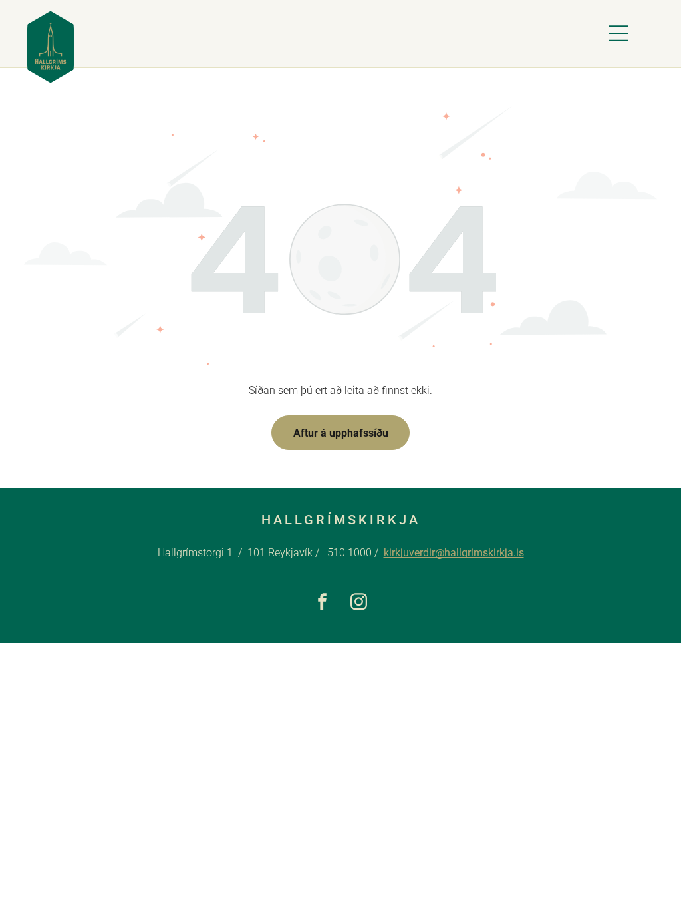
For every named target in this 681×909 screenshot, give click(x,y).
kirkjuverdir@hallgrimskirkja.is (454, 552)
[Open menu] (618, 33)
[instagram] (359, 603)
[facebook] (322, 603)
